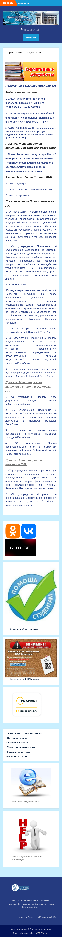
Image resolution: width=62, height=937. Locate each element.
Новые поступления (17, 738)
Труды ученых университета (21, 747)
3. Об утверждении (15, 284)
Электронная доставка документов (24, 733)
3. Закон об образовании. (19, 195)
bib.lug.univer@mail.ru (32, 30)
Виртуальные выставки (18, 752)
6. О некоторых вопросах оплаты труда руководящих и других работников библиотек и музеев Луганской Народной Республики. (31, 372)
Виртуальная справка (17, 756)
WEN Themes (42, 933)
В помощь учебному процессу (24, 629)
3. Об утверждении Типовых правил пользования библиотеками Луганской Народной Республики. (31, 434)
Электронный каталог (17, 742)
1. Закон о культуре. (16, 183)
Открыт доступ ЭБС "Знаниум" (24, 679)
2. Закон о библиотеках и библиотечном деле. (29, 189)
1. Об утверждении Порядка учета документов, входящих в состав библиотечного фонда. (31, 400)
